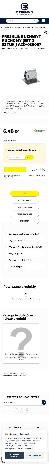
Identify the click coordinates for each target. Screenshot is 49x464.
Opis (24, 193)
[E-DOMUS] (24, 9)
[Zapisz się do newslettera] (44, 402)
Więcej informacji (24, 200)
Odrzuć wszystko (34, 455)
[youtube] (27, 410)
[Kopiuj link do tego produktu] (45, 32)
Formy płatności (24, 214)
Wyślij (29, 157)
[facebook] (17, 410)
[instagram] (22, 410)
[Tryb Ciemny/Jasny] (32, 410)
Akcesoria (28, 27)
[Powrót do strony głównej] (2, 27)
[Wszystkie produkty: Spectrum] (39, 131)
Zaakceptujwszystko (14, 455)
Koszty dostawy (24, 207)
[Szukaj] (35, 21)
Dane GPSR (24, 221)
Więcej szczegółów (11, 113)
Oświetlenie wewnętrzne (13, 27)
